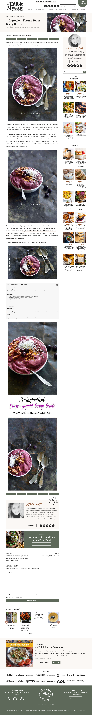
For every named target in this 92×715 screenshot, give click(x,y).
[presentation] (11, 617)
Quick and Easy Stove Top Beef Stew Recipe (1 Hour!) (69, 247)
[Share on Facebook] (11, 39)
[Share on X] (21, 39)
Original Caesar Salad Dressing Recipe (53, 625)
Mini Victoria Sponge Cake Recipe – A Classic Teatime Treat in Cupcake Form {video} (81, 164)
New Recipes (12, 16)
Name (9, 594)
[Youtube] (55, 6)
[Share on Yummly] (43, 39)
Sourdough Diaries (78, 10)
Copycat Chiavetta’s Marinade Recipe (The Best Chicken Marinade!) (81, 117)
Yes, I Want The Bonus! (41, 544)
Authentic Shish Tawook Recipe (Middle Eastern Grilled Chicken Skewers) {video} (25, 627)
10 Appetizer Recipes (46, 1)
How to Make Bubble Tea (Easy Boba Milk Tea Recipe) (69, 163)
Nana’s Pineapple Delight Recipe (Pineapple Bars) (68, 137)
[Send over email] (54, 39)
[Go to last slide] (6, 622)
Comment (10, 572)
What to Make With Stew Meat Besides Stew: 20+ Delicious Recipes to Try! (81, 268)
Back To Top (52, 707)
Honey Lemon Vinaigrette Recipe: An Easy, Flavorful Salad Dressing (68, 116)
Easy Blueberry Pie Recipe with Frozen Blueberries (80, 227)
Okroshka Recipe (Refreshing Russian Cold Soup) (81, 96)
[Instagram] (48, 6)
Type (17, 16)
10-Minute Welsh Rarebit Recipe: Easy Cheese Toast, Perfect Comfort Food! (81, 249)
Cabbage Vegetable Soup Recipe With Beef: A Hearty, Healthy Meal (68, 227)
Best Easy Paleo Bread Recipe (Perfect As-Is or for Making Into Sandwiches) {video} (81, 185)
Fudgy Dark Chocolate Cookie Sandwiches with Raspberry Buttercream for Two (39, 616)
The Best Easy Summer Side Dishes (81, 135)
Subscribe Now (75, 698)
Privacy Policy (45, 707)
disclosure (28, 35)
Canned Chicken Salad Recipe (69, 183)
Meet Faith (31, 525)
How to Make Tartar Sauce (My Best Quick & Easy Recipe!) (69, 268)
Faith (8, 27)
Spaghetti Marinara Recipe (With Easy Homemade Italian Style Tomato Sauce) (69, 96)
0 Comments (37, 27)
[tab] (29, 633)
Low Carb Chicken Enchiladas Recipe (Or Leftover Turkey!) (11, 626)
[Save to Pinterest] (32, 39)
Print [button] (57, 285)
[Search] (84, 72)
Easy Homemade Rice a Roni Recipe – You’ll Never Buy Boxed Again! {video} (69, 206)
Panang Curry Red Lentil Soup (50, 555)
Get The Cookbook (43, 662)
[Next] (58, 622)
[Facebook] (45, 6)
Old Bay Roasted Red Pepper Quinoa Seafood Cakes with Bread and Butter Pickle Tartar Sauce (17, 557)
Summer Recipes (62, 10)
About (40, 707)
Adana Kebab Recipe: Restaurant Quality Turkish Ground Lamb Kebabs (80, 207)
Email (36, 594)
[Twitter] (58, 6)
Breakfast (22, 16)
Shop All (56, 662)
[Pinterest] (51, 6)
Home (7, 16)
